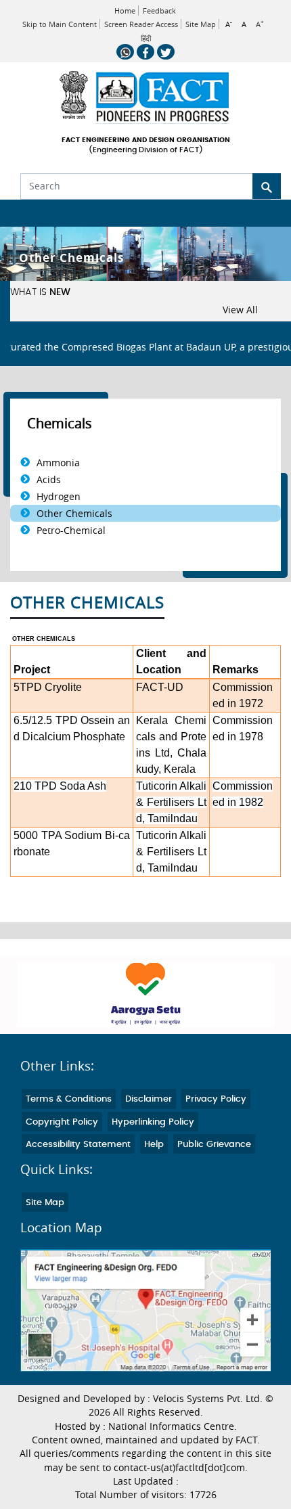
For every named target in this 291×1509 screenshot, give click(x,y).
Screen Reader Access (141, 24)
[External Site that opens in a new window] (145, 995)
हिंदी (146, 38)
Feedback (159, 10)
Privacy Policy (215, 1099)
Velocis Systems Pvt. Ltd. (207, 1399)
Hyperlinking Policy (153, 1122)
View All (240, 310)
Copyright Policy (62, 1122)
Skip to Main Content (59, 24)
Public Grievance (214, 1144)
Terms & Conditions (69, 1099)
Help (154, 1144)
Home (124, 10)
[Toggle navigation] (19, 213)
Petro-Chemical (71, 530)
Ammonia (58, 462)
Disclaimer (148, 1099)
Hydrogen (59, 496)
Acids (49, 479)
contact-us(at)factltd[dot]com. (181, 1468)
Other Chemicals (74, 513)
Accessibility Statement (78, 1144)
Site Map (200, 24)
